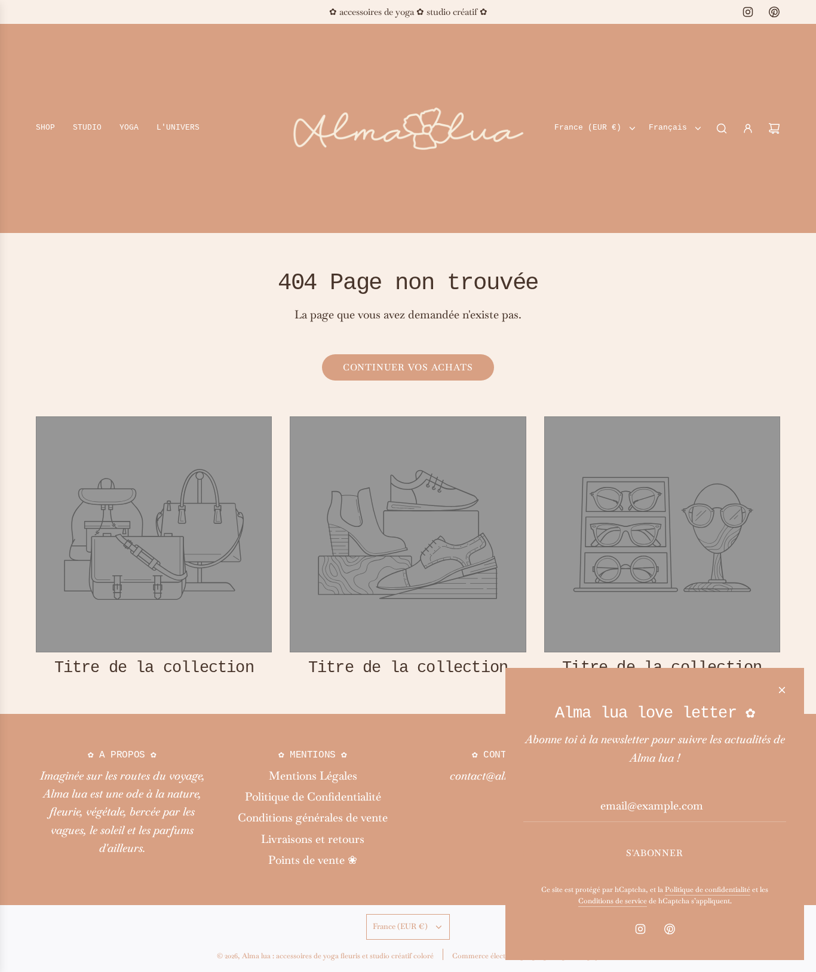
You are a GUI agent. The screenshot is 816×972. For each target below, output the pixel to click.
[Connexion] (748, 128)
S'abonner (654, 852)
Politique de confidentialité (707, 889)
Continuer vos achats (408, 367)
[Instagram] (748, 12)
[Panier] (774, 128)
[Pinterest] (774, 12)
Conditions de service (612, 901)
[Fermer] (782, 690)
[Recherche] (721, 128)
